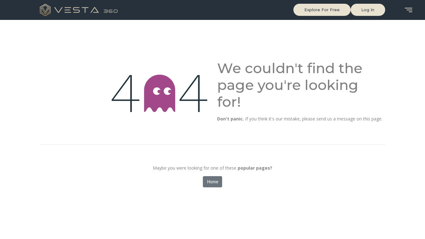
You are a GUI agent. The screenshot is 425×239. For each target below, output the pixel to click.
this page (372, 119)
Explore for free (322, 9)
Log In (367, 9)
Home (212, 182)
